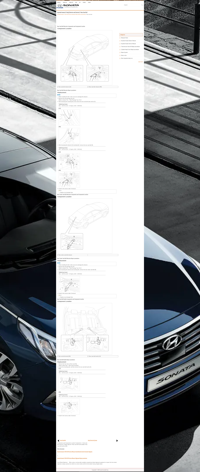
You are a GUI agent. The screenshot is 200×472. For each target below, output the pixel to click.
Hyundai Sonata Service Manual (128, 43)
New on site (123, 55)
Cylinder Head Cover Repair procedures (130, 49)
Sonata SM (71, 2)
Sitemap (84, 2)
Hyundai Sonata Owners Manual (128, 40)
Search (89, 2)
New (76, 2)
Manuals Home (124, 37)
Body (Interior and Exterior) (81, 14)
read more (140, 61)
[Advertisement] (87, 20)
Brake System (124, 52)
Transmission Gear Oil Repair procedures (130, 46)
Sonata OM (65, 2)
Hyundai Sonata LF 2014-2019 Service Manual (66, 14)
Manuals (59, 2)
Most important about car (126, 58)
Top (79, 2)
